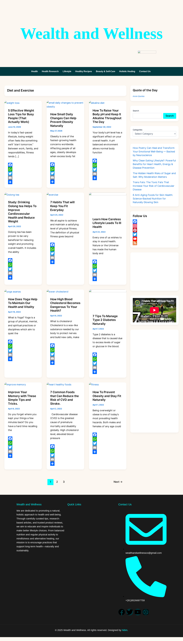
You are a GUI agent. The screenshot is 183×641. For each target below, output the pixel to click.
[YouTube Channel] (154, 239)
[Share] (23, 182)
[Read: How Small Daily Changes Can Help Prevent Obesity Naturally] (65, 104)
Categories (137, 130)
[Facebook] (23, 165)
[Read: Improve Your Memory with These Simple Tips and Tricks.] (15, 384)
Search (136, 111)
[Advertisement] (154, 271)
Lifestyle (67, 71)
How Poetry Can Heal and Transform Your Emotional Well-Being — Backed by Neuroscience (154, 152)
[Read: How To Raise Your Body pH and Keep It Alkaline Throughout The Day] (96, 102)
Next (118, 481)
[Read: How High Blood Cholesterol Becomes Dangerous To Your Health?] (57, 291)
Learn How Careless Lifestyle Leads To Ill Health (107, 223)
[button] (145, 71)
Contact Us (145, 71)
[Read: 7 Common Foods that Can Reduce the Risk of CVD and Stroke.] (59, 384)
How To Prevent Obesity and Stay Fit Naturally (107, 395)
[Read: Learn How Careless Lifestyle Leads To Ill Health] (107, 202)
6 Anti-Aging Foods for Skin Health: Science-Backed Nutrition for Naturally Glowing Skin (153, 199)
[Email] (23, 178)
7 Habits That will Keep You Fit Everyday (62, 206)
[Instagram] (154, 226)
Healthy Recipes (83, 71)
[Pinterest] (154, 230)
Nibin (124, 630)
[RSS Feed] (154, 243)
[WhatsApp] (23, 169)
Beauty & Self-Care (105, 71)
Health (34, 71)
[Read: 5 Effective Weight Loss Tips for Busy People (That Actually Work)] (11, 102)
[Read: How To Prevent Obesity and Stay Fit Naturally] (94, 384)
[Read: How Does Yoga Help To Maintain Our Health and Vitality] (12, 291)
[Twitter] (23, 173)
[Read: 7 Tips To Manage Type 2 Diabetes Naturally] (107, 299)
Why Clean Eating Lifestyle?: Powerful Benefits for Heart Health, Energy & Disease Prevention (154, 164)
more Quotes (139, 96)
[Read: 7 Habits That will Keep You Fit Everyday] (52, 194)
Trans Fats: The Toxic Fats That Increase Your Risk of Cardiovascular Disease (153, 186)
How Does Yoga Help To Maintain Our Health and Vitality (22, 303)
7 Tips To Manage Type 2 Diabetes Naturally (105, 319)
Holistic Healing (127, 71)
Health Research (50, 71)
